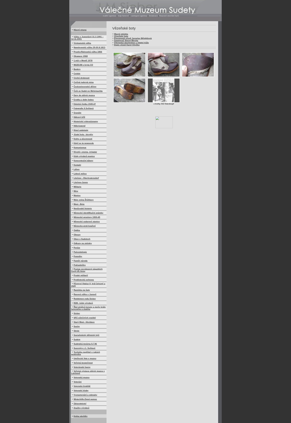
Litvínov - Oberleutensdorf (86, 178)
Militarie (77, 187)
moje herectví (123, 16)
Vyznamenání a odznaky (85, 395)
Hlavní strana (80, 30)
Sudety (77, 339)
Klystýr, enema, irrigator (85, 152)
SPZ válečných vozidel (85, 318)
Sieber (77, 313)
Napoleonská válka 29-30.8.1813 (89, 47)
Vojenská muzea (81, 377)
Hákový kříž (79, 117)
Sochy (77, 326)
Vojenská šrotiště (82, 386)
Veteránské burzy (82, 367)
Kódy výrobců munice (84, 156)
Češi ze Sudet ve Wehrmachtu (88, 91)
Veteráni (78, 382)
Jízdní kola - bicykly (83, 134)
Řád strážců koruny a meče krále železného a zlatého (88, 308)
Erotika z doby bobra (84, 100)
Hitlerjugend (79, 126)
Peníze (77, 248)
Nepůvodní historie (83, 208)
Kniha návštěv (80, 416)
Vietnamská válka (82, 43)
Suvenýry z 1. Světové (84, 348)
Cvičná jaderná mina (84, 82)
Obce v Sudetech (82, 239)
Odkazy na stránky (83, 243)
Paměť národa (80, 261)
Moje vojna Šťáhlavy (84, 200)
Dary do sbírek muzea (84, 95)
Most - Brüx (79, 204)
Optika (77, 230)
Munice (77, 195)
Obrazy (77, 234)
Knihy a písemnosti (83, 139)
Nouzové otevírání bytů (169, 16)
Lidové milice (80, 174)
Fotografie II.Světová (84, 108)
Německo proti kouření (85, 226)
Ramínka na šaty (82, 290)
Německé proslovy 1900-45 (87, 217)
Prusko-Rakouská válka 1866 (88, 52)
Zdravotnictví (80, 403)
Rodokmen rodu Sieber (85, 299)
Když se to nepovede (84, 143)
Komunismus (80, 147)
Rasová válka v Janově (85, 294)
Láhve (77, 169)
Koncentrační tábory (83, 160)
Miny (76, 191)
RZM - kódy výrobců (83, 303)
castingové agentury (139, 16)
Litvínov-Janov (81, 182)
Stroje (76, 331)
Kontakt (77, 165)
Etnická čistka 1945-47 (85, 104)
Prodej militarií (81, 275)
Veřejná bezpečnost (83, 363)
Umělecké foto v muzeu (85, 358)
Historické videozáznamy (86, 121)
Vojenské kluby (81, 390)
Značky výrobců (81, 408)
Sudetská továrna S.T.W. (85, 344)
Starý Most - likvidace (84, 322)
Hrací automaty (81, 130)
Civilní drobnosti (81, 78)
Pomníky (78, 256)
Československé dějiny (85, 86)
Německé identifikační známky (88, 213)
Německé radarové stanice (87, 221)
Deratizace (153, 16)
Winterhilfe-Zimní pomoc (85, 399)
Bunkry (77, 69)
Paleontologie (80, 252)
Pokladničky (80, 265)
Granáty (77, 113)
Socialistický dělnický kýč (86, 335)
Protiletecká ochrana (84, 280)
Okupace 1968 (81, 56)
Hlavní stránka (121, 34)
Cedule (77, 73)
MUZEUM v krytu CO (83, 65)
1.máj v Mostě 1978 (83, 60)
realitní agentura (109, 16)
